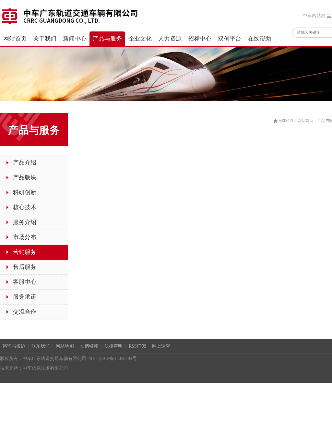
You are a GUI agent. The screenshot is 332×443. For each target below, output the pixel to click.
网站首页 (305, 120)
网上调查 (161, 346)
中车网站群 (314, 15)
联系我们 (40, 346)
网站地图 (65, 346)
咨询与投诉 (14, 346)
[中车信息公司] (69, 15)
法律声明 (113, 346)
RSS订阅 (137, 346)
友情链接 (89, 346)
